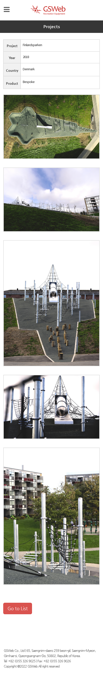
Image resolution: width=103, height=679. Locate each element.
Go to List (18, 608)
